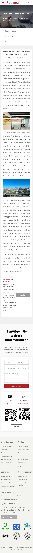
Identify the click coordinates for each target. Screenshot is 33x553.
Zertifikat (4, 453)
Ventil (19, 466)
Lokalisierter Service (24, 476)
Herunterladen (22, 479)
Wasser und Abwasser (8, 476)
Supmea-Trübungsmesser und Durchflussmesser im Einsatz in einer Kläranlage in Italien (9, 302)
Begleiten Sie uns (6, 459)
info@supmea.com (10, 404)
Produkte (21, 442)
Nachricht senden (16, 386)
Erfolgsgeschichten (7, 456)
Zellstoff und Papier (7, 483)
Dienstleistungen (25, 472)
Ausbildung (9, 42)
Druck (19, 456)
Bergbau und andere (7, 486)
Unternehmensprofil (7, 446)
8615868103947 (23, 404)
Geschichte (4, 449)
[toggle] (3, 2)
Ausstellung (9, 36)
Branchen (5, 472)
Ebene (19, 453)
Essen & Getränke (6, 479)
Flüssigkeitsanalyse (23, 449)
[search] (24, 2)
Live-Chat (16, 426)
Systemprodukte (23, 459)
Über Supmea (7, 442)
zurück (23, 295)
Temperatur (21, 463)
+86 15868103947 (10, 504)
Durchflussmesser (23, 446)
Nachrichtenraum (11, 31)
